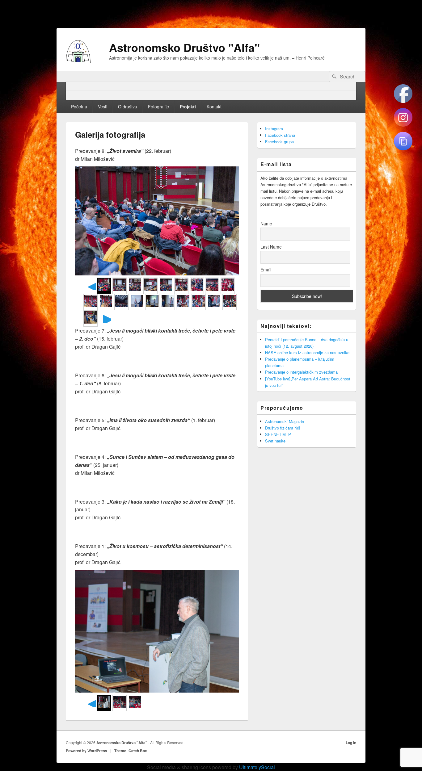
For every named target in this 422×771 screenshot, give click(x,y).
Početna (79, 106)
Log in (351, 742)
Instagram (274, 129)
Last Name (271, 247)
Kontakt (214, 106)
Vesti (102, 106)
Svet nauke (275, 441)
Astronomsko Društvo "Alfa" (184, 47)
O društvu (127, 106)
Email (265, 269)
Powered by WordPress (86, 750)
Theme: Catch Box (130, 750)
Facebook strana (280, 135)
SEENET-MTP (278, 434)
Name (266, 223)
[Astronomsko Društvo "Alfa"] (78, 61)
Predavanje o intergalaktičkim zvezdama (301, 372)
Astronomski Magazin (284, 421)
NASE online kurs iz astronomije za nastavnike (307, 352)
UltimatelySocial (257, 767)
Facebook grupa (279, 142)
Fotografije (158, 106)
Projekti (188, 106)
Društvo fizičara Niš (282, 428)
